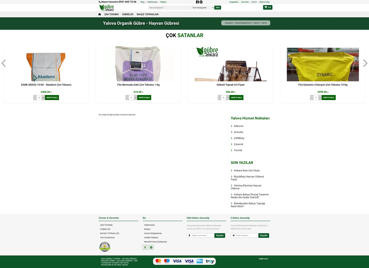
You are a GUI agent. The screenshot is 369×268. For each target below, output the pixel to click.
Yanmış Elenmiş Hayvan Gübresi (246, 187)
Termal (238, 150)
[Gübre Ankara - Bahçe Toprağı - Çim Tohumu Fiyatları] (108, 7)
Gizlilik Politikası (151, 238)
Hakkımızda (152, 2)
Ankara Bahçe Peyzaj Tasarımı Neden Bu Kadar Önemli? (250, 196)
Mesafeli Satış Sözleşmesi (155, 242)
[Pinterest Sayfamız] (151, 247)
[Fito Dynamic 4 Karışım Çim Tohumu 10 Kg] (322, 80)
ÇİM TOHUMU (111, 14)
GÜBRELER (127, 14)
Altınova (238, 126)
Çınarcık (238, 144)
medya (263, 259)
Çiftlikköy (239, 138)
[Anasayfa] (100, 14)
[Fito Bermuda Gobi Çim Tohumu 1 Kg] (138, 80)
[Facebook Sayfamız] (145, 247)
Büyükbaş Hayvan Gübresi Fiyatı (247, 178)
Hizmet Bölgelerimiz (243, 23)
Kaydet (219, 235)
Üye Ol (254, 2)
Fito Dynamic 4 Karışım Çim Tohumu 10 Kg (322, 84)
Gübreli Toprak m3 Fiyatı (231, 84)
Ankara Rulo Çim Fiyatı (247, 170)
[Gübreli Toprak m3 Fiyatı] (230, 80)
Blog (142, 2)
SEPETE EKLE (52, 97)
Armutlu (238, 132)
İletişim (163, 2)
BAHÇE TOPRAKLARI (148, 14)
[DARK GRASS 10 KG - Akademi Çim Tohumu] (46, 80)
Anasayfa (229, 23)
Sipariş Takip (265, 2)
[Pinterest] (201, 2)
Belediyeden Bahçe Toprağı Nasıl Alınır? (248, 205)
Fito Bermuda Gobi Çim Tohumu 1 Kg (138, 84)
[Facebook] (197, 2)
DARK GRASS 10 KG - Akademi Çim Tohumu (46, 84)
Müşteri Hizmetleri (118, 2)
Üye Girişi (245, 2)
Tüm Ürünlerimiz (107, 238)
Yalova (256, 23)
